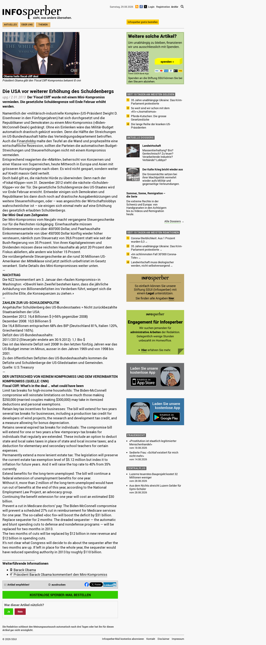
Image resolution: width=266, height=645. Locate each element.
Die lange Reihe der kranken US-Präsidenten (151, 125)
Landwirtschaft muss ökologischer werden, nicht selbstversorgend (152, 263)
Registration (163, 6)
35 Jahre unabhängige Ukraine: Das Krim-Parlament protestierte (156, 101)
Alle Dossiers (172, 221)
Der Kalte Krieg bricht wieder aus (162, 169)
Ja (8, 611)
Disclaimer (163, 639)
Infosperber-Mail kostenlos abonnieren (123, 639)
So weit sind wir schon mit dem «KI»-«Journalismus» (150, 109)
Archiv (174, 6)
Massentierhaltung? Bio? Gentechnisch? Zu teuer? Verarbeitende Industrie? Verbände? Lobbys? (157, 155)
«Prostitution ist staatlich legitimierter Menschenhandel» (152, 442)
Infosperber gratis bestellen (143, 22)
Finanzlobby (26, 141)
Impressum (178, 639)
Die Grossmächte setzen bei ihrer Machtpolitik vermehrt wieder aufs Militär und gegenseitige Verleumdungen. (161, 179)
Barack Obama (25, 570)
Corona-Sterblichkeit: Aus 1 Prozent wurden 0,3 (153, 239)
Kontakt (150, 639)
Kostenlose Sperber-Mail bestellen (60, 595)
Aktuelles (10, 24)
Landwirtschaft (151, 145)
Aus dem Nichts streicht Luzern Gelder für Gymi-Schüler (155, 487)
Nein (20, 611)
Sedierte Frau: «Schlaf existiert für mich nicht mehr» (153, 454)
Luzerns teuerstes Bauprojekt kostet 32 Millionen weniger (153, 475)
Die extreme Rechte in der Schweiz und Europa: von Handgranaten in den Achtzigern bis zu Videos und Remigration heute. (146, 207)
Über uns (27, 24)
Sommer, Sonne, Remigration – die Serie (145, 194)
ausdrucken (59, 584)
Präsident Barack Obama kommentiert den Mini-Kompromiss (60, 574)
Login (151, 6)
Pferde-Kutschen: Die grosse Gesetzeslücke (148, 117)
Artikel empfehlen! (18, 584)
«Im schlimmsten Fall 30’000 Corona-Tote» (154, 255)
